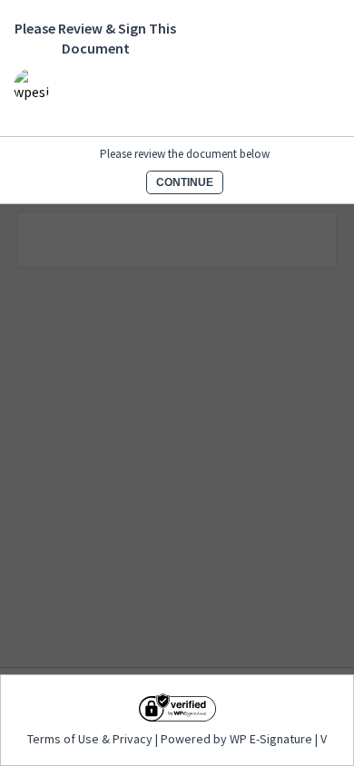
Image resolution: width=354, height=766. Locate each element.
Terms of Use (64, 739)
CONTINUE (184, 182)
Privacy (132, 739)
